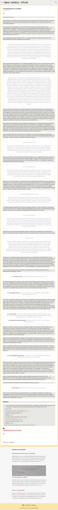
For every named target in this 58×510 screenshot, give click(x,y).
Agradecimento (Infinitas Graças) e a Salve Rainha (23, 453)
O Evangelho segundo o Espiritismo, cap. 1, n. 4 (17, 411)
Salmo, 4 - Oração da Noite (18, 490)
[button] (4, 13)
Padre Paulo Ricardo (9, 17)
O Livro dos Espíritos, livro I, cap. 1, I (14, 419)
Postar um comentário (8, 442)
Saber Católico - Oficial (16, 2)
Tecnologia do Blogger (30, 505)
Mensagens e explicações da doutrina (12, 430)
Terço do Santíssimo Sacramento (19, 477)
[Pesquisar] (56, 2)
